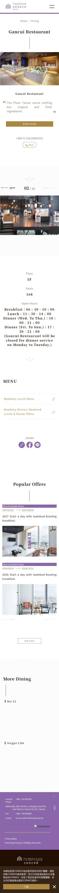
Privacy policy (11, 838)
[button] (8, 188)
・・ (53, 885)
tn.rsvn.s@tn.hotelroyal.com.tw (29, 818)
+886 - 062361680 (24, 799)
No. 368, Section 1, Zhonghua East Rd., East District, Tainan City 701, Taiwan (29, 807)
